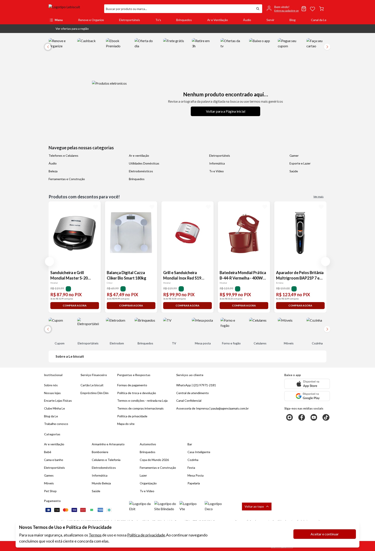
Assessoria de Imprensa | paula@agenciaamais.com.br (212, 408)
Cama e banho (53, 460)
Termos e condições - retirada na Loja (142, 400)
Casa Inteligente (199, 452)
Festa (191, 467)
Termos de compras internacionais (140, 408)
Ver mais (318, 196)
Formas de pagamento (132, 385)
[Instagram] (289, 417)
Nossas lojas (52, 393)
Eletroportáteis (129, 20)
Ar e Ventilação (217, 20)
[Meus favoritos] (312, 8)
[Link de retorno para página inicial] (75, 8)
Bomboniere (100, 452)
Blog (292, 20)
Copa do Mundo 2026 (154, 460)
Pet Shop (50, 491)
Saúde (293, 171)
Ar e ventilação (139, 155)
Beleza (53, 171)
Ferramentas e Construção (67, 179)
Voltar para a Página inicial (225, 111)
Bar (190, 444)
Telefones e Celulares (63, 155)
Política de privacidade (146, 535)
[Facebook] (301, 417)
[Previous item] (49, 261)
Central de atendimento (192, 393)
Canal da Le (318, 20)
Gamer (294, 155)
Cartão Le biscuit (92, 385)
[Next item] (327, 47)
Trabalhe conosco (56, 424)
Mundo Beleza (101, 483)
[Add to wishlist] (95, 206)
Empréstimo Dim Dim (95, 393)
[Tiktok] (326, 417)
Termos (95, 535)
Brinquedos (184, 20)
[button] (69, 28)
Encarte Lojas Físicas (58, 400)
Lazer (143, 475)
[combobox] (178, 8)
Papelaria (194, 483)
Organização (148, 483)
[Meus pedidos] (303, 8)
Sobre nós (51, 385)
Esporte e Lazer (300, 163)
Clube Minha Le (54, 408)
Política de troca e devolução (136, 393)
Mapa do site (126, 424)
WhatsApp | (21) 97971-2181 (196, 385)
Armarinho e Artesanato (108, 444)
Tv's (158, 20)
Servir (270, 20)
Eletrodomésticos (141, 171)
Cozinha (193, 460)
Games (49, 475)
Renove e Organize (91, 20)
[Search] (257, 8)
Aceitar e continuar (325, 534)
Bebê (47, 452)
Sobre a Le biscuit (70, 356)
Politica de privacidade (132, 416)
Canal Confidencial (188, 400)
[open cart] (321, 8)
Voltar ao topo (254, 506)
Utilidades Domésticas (144, 163)
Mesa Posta (196, 475)
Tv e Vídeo (216, 171)
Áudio (247, 20)
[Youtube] (314, 417)
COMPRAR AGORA (75, 305)
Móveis (49, 483)
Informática (217, 163)
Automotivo (148, 444)
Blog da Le (51, 416)
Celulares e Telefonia (106, 460)
